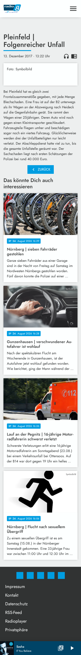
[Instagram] (30, 575)
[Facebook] (19, 575)
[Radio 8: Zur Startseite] (35, 8)
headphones (66, 56)
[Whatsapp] (40, 575)
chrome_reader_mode (74, 56)
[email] (61, 575)
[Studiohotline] (51, 575)
